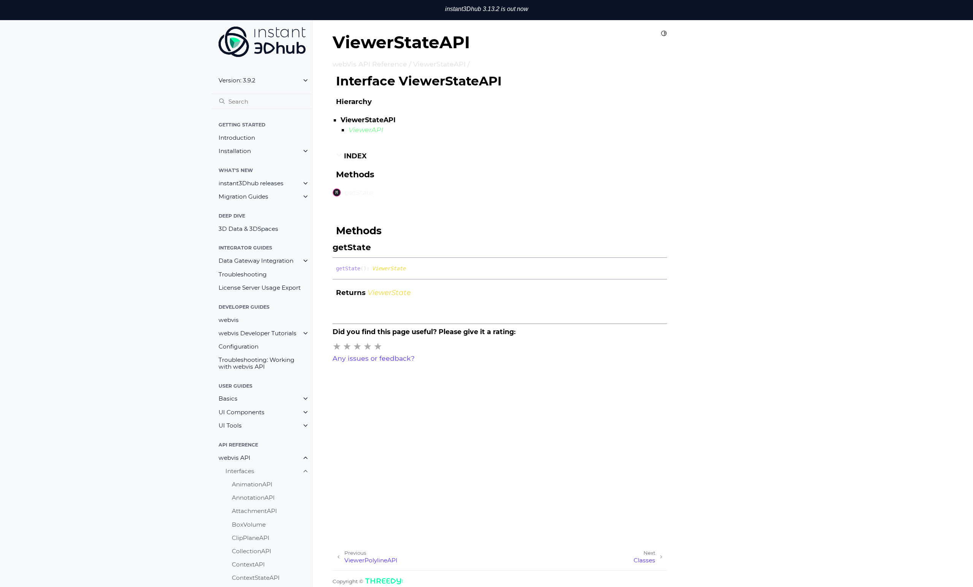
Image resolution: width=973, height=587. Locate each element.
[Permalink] (378, 247)
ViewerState (389, 268)
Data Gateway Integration (256, 260)
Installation (235, 151)
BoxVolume (249, 524)
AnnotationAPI (253, 497)
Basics (228, 398)
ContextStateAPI (256, 577)
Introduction (237, 137)
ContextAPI (248, 564)
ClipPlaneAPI (250, 537)
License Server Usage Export (260, 287)
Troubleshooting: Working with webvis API (257, 363)
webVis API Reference (370, 64)
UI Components (242, 412)
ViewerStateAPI (439, 64)
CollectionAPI (251, 551)
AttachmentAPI (254, 510)
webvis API (234, 457)
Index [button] (354, 156)
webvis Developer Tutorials (257, 333)
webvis (229, 319)
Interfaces (239, 471)
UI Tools (230, 425)
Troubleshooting (243, 274)
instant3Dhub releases (251, 183)
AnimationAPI (252, 484)
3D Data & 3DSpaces (248, 228)
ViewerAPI (366, 130)
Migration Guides (243, 196)
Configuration (238, 346)
